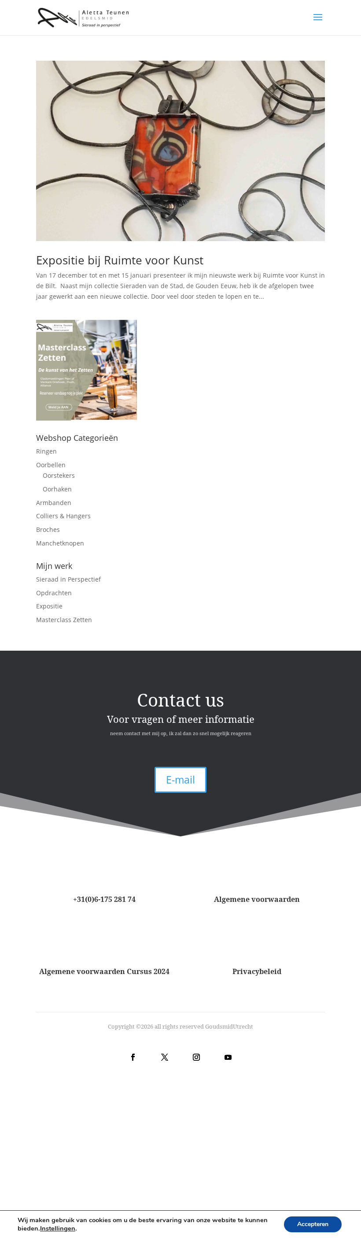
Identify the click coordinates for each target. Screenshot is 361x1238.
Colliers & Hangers (63, 516)
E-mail (180, 780)
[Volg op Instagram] (196, 1057)
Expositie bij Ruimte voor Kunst (119, 260)
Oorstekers (59, 475)
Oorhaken (57, 489)
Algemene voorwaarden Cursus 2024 (104, 971)
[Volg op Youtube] (228, 1057)
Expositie (49, 606)
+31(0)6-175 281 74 (104, 899)
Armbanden (53, 502)
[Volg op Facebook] (133, 1057)
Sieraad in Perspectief (68, 579)
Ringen (46, 451)
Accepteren (312, 1224)
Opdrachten (54, 593)
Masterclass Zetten (64, 619)
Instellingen (57, 1228)
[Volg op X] (164, 1057)
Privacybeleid (256, 971)
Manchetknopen (60, 543)
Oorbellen (51, 465)
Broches (48, 529)
